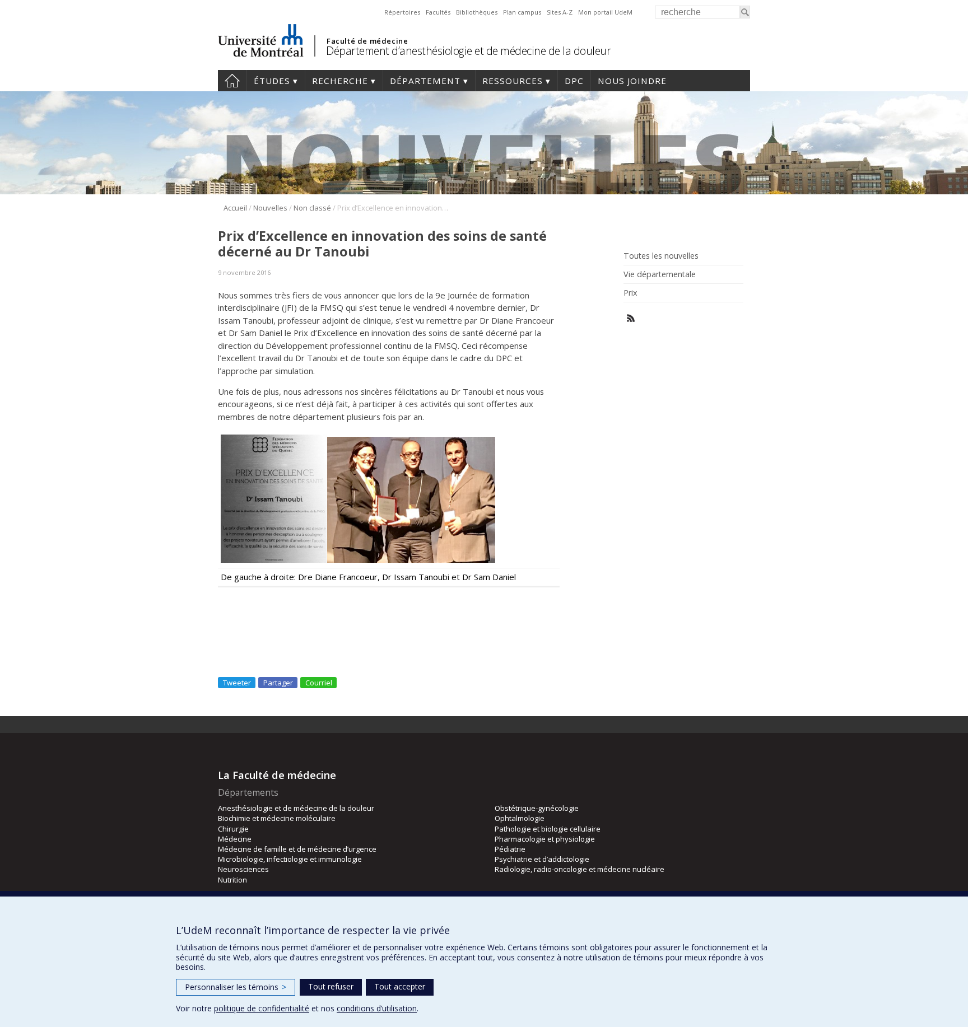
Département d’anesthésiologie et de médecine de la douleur (468, 50)
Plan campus (522, 12)
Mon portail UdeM (605, 12)
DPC (574, 80)
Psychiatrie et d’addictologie (542, 859)
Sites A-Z (560, 12)
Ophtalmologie (519, 818)
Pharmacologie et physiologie (545, 839)
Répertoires (402, 12)
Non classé (312, 208)
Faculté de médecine (367, 41)
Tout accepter (399, 986)
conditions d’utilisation (377, 1008)
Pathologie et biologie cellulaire (548, 829)
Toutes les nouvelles (661, 255)
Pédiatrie (510, 849)
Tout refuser (330, 986)
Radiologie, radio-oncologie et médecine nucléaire (579, 869)
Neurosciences (243, 869)
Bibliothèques (476, 12)
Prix (630, 292)
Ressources (512, 80)
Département (425, 80)
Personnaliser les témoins (235, 987)
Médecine (235, 839)
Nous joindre (632, 80)
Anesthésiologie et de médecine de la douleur (296, 808)
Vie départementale (659, 274)
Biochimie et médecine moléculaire (277, 818)
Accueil (232, 80)
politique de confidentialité (261, 1008)
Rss (631, 318)
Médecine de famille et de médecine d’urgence (297, 849)
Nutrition (232, 880)
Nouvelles (270, 208)
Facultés (438, 12)
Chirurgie (233, 829)
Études (272, 80)
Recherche (340, 80)
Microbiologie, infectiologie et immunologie (290, 859)
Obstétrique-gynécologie (537, 808)
